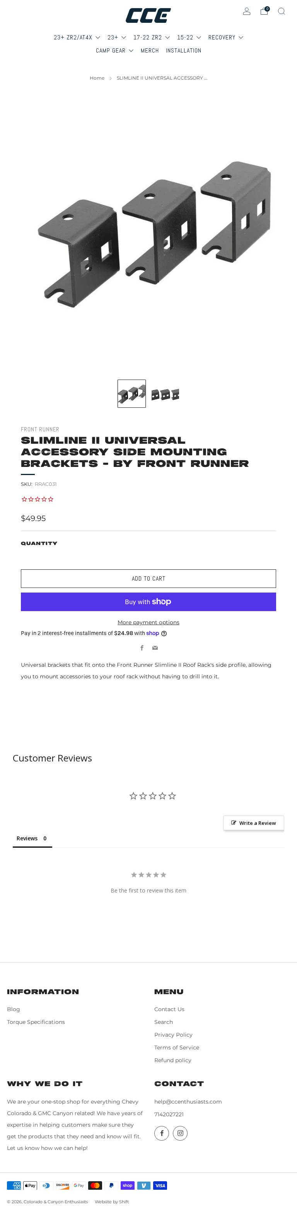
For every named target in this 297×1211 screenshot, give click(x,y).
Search (163, 1022)
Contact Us (169, 1009)
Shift (124, 1201)
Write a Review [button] (257, 822)
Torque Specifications (36, 1022)
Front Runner (40, 429)
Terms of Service (176, 1047)
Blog (13, 1009)
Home (97, 78)
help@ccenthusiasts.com (188, 1101)
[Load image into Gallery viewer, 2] (165, 394)
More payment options (148, 622)
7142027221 (169, 1114)
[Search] (281, 11)
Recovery (222, 37)
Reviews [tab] (27, 838)
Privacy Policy (173, 1034)
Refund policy (172, 1060)
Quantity (39, 543)
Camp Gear (112, 50)
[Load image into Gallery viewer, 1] (132, 394)
